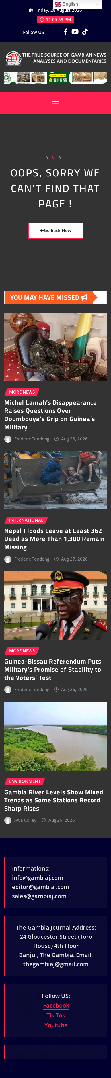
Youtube (56, 1025)
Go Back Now (57, 230)
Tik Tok (55, 1015)
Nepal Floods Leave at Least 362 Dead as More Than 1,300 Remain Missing (54, 539)
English (69, 4)
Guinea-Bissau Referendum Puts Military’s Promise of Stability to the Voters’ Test (52, 669)
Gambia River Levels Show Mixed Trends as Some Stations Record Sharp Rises (53, 800)
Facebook (56, 1005)
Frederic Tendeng (31, 439)
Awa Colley (25, 820)
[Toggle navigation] (55, 103)
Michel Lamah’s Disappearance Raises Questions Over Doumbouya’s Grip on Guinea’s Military (50, 414)
